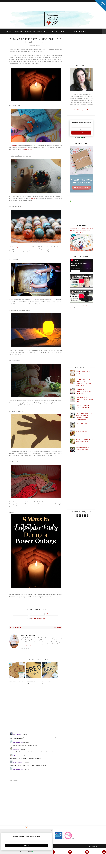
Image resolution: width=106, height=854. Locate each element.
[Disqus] (35, 710)
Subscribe (81, 133)
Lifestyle (46, 31)
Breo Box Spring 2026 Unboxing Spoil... (48, 682)
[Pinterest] (70, 852)
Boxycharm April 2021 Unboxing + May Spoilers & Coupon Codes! (83, 391)
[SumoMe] (104, 852)
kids (44, 618)
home (40, 618)
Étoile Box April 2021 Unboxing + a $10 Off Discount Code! (84, 399)
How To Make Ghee (81, 423)
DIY (37, 618)
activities (33, 618)
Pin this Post (53, 614)
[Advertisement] (46, 5)
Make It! (39, 31)
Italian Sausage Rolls (81, 431)
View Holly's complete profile (81, 110)
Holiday (62, 31)
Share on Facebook (21, 614)
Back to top (92, 846)
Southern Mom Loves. (30, 646)
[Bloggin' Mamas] (68, 839)
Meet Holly (9, 31)
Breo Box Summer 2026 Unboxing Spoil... (32, 682)
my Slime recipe (28, 149)
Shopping (54, 31)
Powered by (77, 137)
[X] (87, 852)
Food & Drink (18, 31)
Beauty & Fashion (30, 31)
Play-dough (12, 145)
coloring (33, 198)
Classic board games (15, 247)
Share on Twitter (38, 614)
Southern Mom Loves (29, 635)
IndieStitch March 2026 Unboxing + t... (16, 681)
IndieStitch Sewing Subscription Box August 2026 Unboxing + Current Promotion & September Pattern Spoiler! (81, 231)
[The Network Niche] (58, 839)
